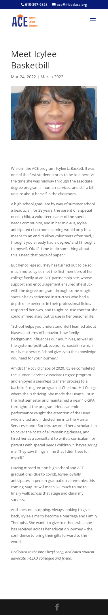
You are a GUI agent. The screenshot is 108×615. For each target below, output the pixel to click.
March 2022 (52, 76)
